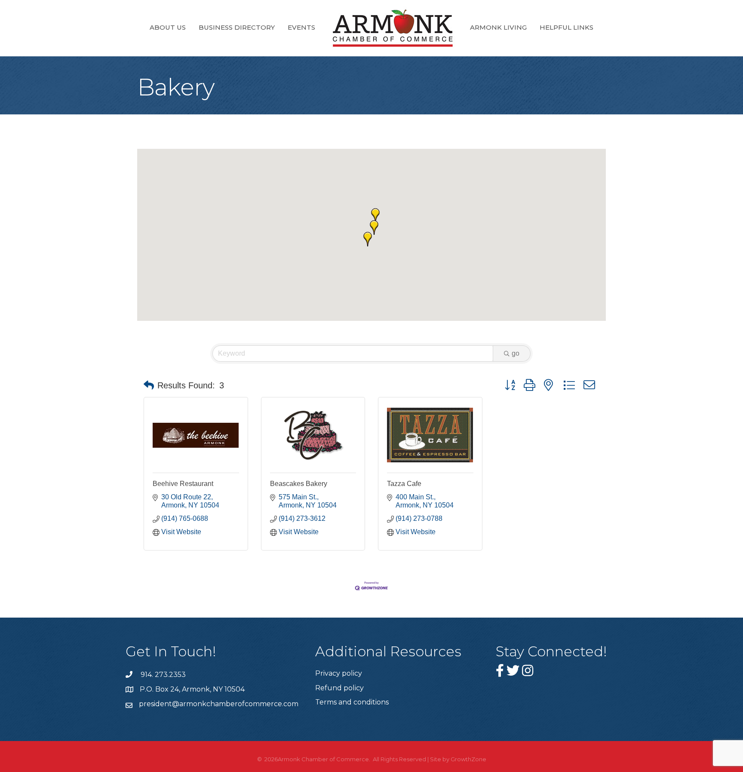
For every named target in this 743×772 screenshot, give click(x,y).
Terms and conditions (352, 702)
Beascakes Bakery (298, 483)
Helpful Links (566, 27)
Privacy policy (338, 673)
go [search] (515, 353)
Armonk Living (498, 27)
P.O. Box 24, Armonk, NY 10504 (192, 689)
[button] (375, 215)
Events (301, 27)
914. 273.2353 (162, 675)
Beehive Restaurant (183, 483)
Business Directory (237, 27)
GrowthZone (468, 759)
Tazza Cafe (404, 483)
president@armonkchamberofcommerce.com (218, 704)
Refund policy (339, 688)
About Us (168, 27)
